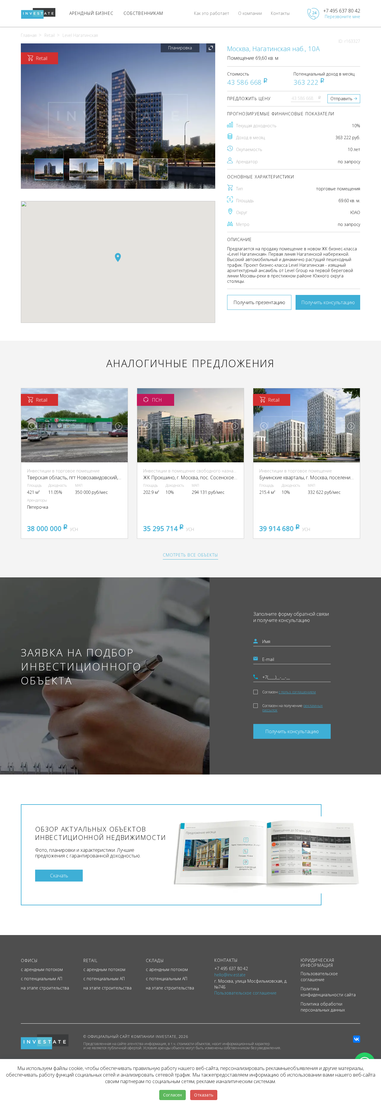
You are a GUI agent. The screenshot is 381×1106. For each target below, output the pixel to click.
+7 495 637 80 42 (341, 11)
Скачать (59, 875)
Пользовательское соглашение (319, 976)
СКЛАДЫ (155, 960)
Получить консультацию (328, 302)
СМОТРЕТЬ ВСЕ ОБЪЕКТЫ (190, 555)
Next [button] (118, 426)
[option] (118, 116)
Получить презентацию (259, 302)
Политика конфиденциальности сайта (328, 991)
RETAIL (90, 960)
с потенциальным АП (41, 978)
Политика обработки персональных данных (323, 1007)
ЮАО (355, 212)
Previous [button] (31, 426)
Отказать (203, 1095)
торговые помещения (338, 188)
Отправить (341, 98)
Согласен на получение (292, 707)
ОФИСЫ (29, 960)
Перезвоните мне (342, 16)
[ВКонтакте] (356, 1039)
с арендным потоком (42, 969)
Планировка (180, 48)
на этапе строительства (45, 988)
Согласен (289, 692)
